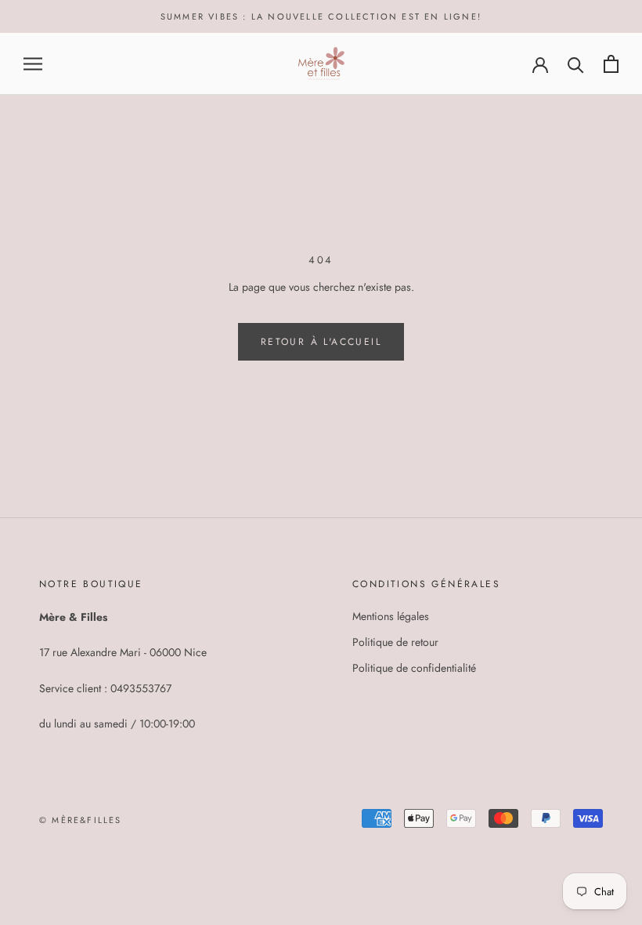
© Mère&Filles (80, 820)
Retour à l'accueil (321, 342)
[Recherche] (576, 64)
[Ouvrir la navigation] (32, 64)
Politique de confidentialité (414, 668)
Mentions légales (390, 616)
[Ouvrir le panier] (611, 64)
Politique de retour (395, 642)
